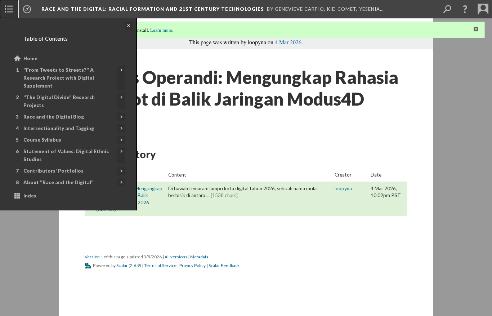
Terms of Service (160, 265)
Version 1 (94, 256)
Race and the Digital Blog (53, 117)
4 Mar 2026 (288, 42)
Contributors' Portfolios (53, 171)
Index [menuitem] (30, 196)
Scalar (122, 265)
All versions (176, 256)
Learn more (161, 30)
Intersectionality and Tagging (58, 128)
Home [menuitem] (30, 58)
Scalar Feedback (224, 265)
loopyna (343, 188)
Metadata (199, 256)
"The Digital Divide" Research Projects (59, 101)
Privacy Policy (192, 265)
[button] (465, 9)
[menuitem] (9, 9)
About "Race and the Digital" (58, 182)
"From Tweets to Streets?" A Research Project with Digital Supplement (58, 78)
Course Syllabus (42, 140)
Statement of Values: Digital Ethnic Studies (66, 155)
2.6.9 (135, 265)
